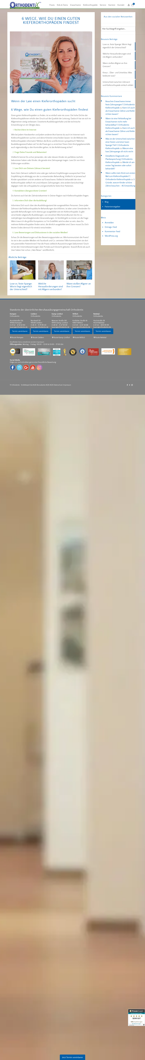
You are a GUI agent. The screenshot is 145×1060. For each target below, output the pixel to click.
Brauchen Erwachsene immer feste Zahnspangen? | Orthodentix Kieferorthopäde (120, 104)
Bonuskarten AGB (43, 385)
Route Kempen (17, 337)
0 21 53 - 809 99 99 (101, 325)
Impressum (67, 385)
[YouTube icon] (129, 385)
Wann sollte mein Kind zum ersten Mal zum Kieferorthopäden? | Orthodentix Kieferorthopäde (120, 176)
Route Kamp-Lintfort (61, 337)
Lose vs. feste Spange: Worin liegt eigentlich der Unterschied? (21, 286)
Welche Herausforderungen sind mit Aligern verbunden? (50, 286)
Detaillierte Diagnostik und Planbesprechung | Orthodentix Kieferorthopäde (119, 159)
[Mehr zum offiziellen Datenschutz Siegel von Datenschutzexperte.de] (83, 346)
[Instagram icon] (132, 385)
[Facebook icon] (127, 385)
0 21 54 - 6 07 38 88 (80, 325)
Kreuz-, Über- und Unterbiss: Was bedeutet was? (117, 74)
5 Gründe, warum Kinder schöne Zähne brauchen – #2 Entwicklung (120, 182)
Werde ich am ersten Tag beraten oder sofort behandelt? (119, 165)
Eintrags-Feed (111, 227)
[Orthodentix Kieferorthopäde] (25, 5)
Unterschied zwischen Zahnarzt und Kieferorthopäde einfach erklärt (118, 83)
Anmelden (109, 223)
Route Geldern (38, 337)
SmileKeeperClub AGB (28, 385)
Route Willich (79, 337)
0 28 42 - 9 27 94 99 (59, 325)
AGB (51, 385)
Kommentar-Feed (112, 231)
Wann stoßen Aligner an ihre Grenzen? (115, 65)
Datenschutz (58, 385)
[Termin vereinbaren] (20, 335)
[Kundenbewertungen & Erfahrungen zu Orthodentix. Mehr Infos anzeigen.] (136, 1017)
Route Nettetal (100, 337)
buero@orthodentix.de (18, 327)
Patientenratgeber (112, 207)
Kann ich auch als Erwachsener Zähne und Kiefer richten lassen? (120, 111)
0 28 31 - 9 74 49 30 (38, 325)
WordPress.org (111, 236)
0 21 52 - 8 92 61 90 (17, 325)
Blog (106, 202)
